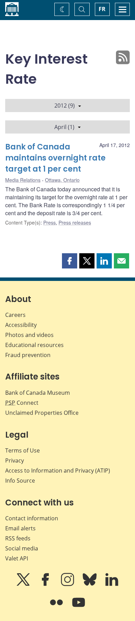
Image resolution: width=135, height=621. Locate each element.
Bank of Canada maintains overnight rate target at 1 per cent (55, 157)
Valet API (16, 558)
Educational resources (34, 345)
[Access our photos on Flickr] (57, 607)
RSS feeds (17, 538)
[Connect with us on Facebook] (46, 584)
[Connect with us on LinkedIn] (111, 584)
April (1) (64, 127)
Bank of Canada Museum (37, 392)
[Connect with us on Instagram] (68, 584)
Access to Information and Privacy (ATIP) (57, 470)
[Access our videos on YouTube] (78, 607)
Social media (21, 548)
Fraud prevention (28, 355)
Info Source (20, 480)
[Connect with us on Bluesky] (90, 584)
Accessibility (21, 325)
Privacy (14, 460)
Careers (15, 315)
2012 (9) (64, 105)
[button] (69, 260)
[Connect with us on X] (24, 584)
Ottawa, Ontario (62, 179)
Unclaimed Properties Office (42, 413)
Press (49, 222)
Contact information (31, 518)
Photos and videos (29, 335)
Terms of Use (22, 450)
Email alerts (20, 528)
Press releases (74, 222)
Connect (21, 403)
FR (102, 9)
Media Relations (22, 179)
